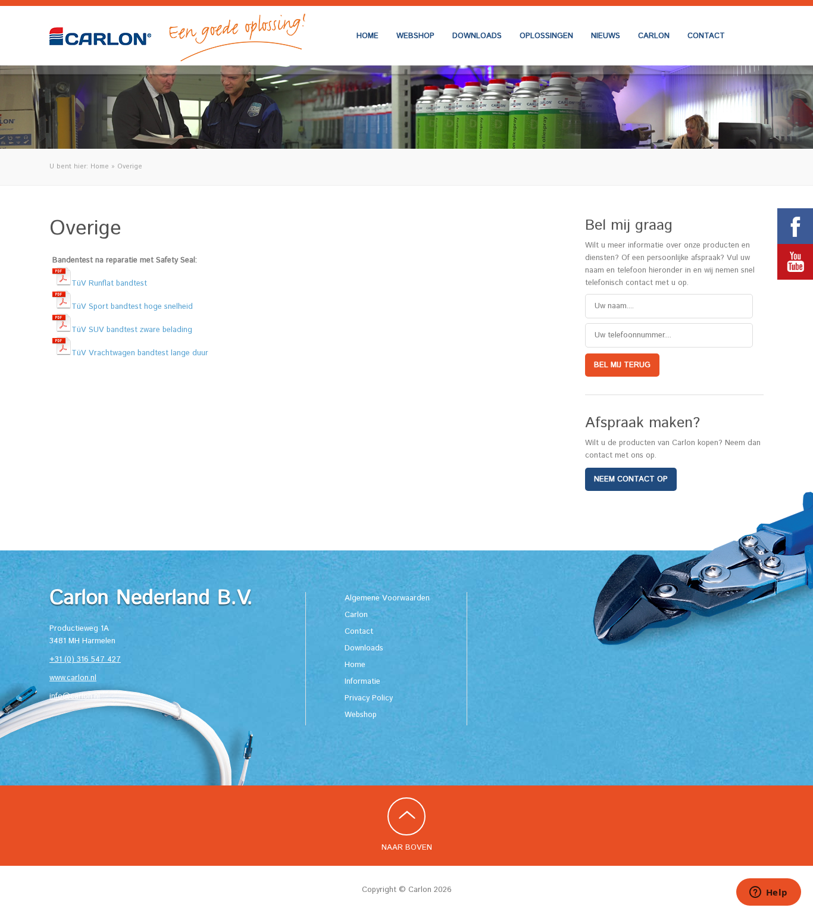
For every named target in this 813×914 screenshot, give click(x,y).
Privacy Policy (369, 698)
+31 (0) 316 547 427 (85, 659)
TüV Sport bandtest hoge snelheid (132, 306)
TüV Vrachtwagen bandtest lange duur (139, 353)
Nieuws (605, 36)
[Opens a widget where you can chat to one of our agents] (768, 893)
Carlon (654, 36)
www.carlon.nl (72, 678)
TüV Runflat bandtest (109, 283)
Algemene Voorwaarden (387, 598)
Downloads (477, 36)
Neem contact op (631, 479)
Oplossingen (546, 36)
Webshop (415, 36)
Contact (706, 36)
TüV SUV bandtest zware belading (131, 330)
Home (368, 36)
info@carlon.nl (74, 696)
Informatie (362, 681)
